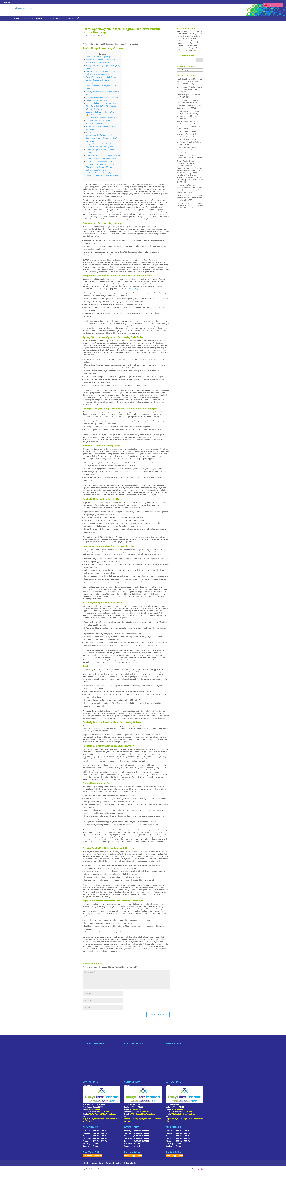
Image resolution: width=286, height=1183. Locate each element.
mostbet (151, 219)
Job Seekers (26, 18)
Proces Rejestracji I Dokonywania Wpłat (101, 86)
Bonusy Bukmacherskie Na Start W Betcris (102, 176)
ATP (86, 36)
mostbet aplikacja (132, 288)
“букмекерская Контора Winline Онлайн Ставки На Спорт (189, 148)
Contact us (70, 18)
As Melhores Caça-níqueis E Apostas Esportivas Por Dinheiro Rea (189, 141)
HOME (16, 18)
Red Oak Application (174, 1155)
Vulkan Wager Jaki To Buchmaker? (99, 135)
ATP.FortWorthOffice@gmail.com (102, 1114)
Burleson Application (133, 1155)
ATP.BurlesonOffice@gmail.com (143, 1114)
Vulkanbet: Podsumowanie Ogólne (99, 147)
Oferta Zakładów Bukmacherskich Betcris (102, 103)
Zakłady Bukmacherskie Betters (98, 80)
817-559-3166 (103, 1112)
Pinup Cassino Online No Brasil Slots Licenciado (188, 101)
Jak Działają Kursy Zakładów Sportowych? (102, 97)
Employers (40, 18)
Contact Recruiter (113, 1163)
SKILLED (100, 36)
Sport (88, 89)
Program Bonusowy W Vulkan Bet (99, 144)
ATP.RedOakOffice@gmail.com (184, 1114)
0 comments (108, 36)
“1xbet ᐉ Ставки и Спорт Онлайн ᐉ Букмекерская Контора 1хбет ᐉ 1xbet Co (190, 197)
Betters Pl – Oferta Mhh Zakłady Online (101, 77)
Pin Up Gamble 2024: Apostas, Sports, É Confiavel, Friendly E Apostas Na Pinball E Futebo (188, 113)
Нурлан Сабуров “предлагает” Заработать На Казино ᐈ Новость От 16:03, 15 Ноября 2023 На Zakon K (189, 125)
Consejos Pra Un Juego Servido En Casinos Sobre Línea (189, 156)
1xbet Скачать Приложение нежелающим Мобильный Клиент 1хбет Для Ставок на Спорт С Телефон (189, 188)
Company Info (54, 18)
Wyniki (88, 132)
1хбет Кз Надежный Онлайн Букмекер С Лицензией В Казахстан (187, 134)
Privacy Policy (130, 1163)
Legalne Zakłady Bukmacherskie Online (101, 112)
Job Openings (97, 1163)
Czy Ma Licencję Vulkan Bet (96, 100)
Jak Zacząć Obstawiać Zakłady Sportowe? (101, 173)
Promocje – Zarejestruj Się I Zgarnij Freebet (102, 83)
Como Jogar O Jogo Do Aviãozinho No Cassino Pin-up (190, 107)
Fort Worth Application (92, 1155)
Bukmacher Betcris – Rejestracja (98, 57)
